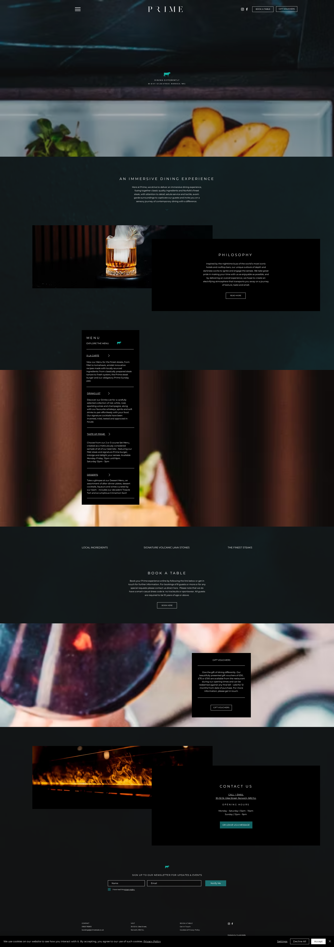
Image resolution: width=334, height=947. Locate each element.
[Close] (330, 941)
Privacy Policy (152, 941)
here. (175, 588)
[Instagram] (242, 9)
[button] (78, 9)
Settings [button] (282, 941)
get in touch (231, 691)
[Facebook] (247, 9)
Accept (318, 941)
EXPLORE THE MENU (97, 343)
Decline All (299, 941)
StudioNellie (241, 935)
